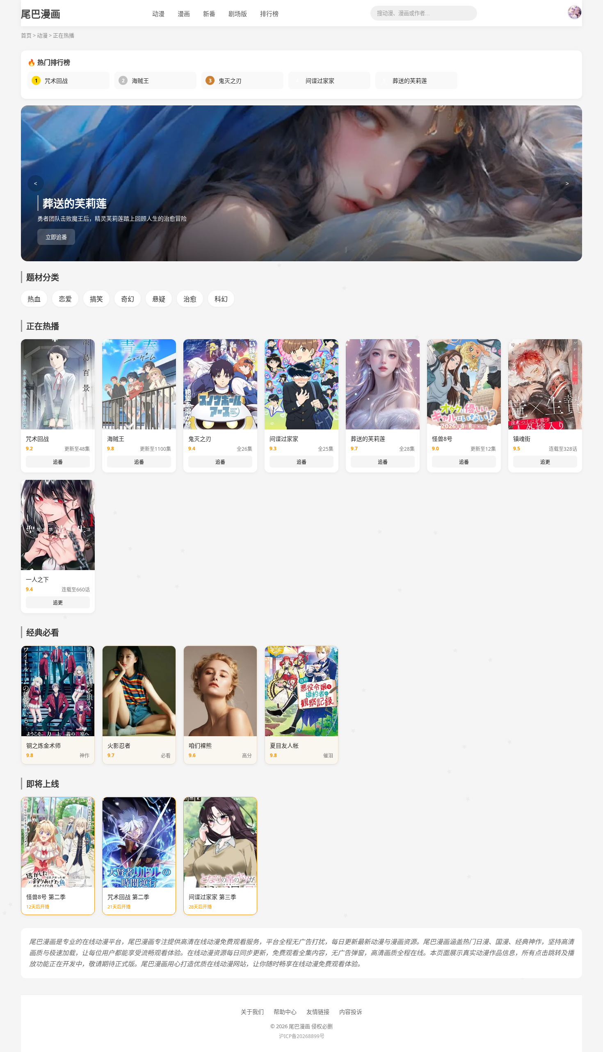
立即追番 (56, 237)
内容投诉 (350, 1011)
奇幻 (127, 299)
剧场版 (237, 13)
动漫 (158, 13)
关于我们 (252, 1011)
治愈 (189, 299)
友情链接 (317, 1011)
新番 (209, 13)
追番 (58, 462)
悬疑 (158, 299)
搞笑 (96, 299)
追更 (545, 462)
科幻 (221, 299)
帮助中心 (285, 1011)
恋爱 (65, 299)
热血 (34, 299)
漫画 (184, 13)
